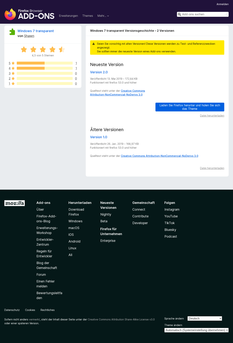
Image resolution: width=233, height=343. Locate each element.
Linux (72, 248)
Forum (41, 274)
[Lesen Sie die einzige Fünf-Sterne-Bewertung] (45, 63)
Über (40, 209)
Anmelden (223, 4)
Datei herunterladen (212, 115)
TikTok (169, 223)
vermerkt (34, 319)
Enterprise (107, 241)
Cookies (30, 309)
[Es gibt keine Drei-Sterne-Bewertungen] (45, 73)
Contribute (140, 216)
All (70, 255)
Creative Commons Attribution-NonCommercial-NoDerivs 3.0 (159, 155)
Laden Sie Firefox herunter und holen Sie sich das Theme (189, 107)
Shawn (29, 36)
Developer (140, 223)
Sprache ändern (174, 318)
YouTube (171, 216)
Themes (87, 16)
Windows (75, 221)
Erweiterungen (68, 16)
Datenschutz (12, 309)
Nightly (105, 214)
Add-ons (43, 203)
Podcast (170, 236)
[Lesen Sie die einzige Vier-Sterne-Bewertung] (45, 68)
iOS (71, 235)
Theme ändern (173, 325)
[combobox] (203, 14)
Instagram (171, 209)
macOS (73, 228)
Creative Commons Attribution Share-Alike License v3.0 (121, 319)
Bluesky (170, 230)
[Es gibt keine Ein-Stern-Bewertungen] (45, 83)
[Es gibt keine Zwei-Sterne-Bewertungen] (45, 78)
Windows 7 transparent (35, 31)
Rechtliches (48, 309)
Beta (103, 221)
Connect (138, 209)
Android (74, 241)
